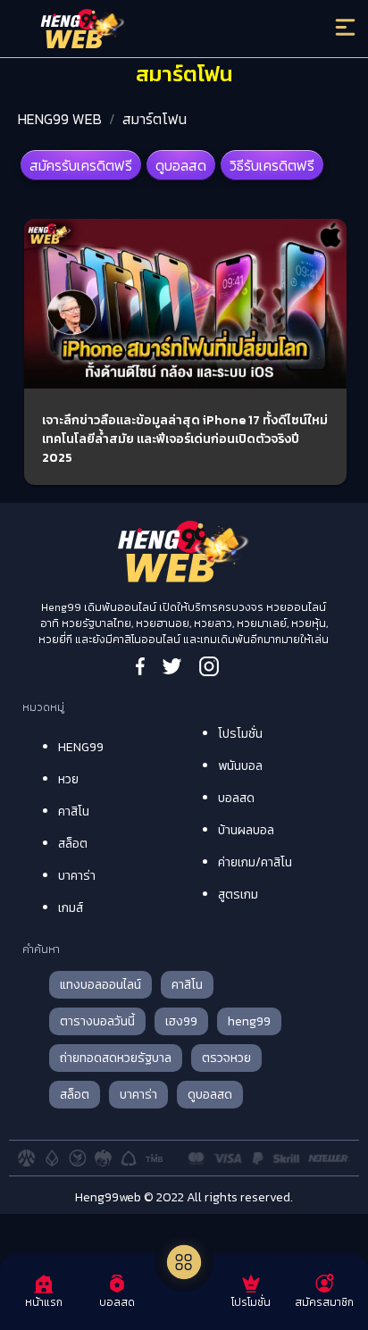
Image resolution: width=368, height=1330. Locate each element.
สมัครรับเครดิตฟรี (80, 165)
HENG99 (81, 747)
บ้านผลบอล (246, 830)
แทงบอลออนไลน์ (100, 984)
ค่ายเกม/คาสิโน (255, 862)
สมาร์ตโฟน (154, 119)
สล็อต (73, 843)
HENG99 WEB (60, 119)
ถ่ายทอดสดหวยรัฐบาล (115, 1058)
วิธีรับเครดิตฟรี (272, 165)
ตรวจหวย (226, 1058)
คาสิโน (73, 811)
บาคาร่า (77, 875)
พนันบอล (240, 766)
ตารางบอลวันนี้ (97, 1021)
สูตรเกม (238, 894)
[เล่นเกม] (184, 1262)
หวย (68, 779)
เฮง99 (181, 1021)
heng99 (249, 1021)
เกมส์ (70, 908)
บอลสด (236, 798)
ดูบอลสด (180, 165)
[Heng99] (143, 31)
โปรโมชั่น (240, 733)
